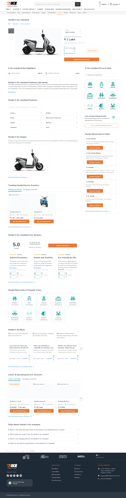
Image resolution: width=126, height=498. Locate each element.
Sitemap (76, 477)
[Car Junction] (100, 456)
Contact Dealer (94, 148)
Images (43, 12)
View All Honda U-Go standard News (20, 366)
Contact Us (77, 474)
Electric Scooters (15, 451)
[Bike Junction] (11, 4)
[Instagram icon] (14, 475)
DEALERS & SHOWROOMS (63, 9)
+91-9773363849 (105, 479)
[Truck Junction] (44, 456)
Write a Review (63, 246)
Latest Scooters (14, 379)
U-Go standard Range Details (101, 125)
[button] (78, 4)
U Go (27, 451)
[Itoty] (63, 456)
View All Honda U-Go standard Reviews (21, 282)
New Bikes (55, 468)
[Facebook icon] (8, 475)
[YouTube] (21, 475)
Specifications (26, 12)
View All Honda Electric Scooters (18, 227)
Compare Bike (56, 477)
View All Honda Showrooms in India (96, 211)
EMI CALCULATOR (89, 9)
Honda (22, 451)
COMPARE (40, 9)
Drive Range (35, 12)
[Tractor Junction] (26, 456)
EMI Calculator (70, 53)
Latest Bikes (55, 471)
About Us (77, 468)
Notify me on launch (81, 59)
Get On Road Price (19, 221)
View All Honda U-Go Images (17, 177)
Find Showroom (56, 480)
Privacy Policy (78, 471)
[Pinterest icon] (11, 475)
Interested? (92, 51)
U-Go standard (11, 12)
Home (7, 451)
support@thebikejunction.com (110, 476)
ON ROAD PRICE (49, 9)
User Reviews (52, 12)
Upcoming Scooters (30, 189)
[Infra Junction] (81, 456)
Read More (13, 268)
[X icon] (17, 475)
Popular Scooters (15, 189)
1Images (11, 31)
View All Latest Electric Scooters (19, 416)
